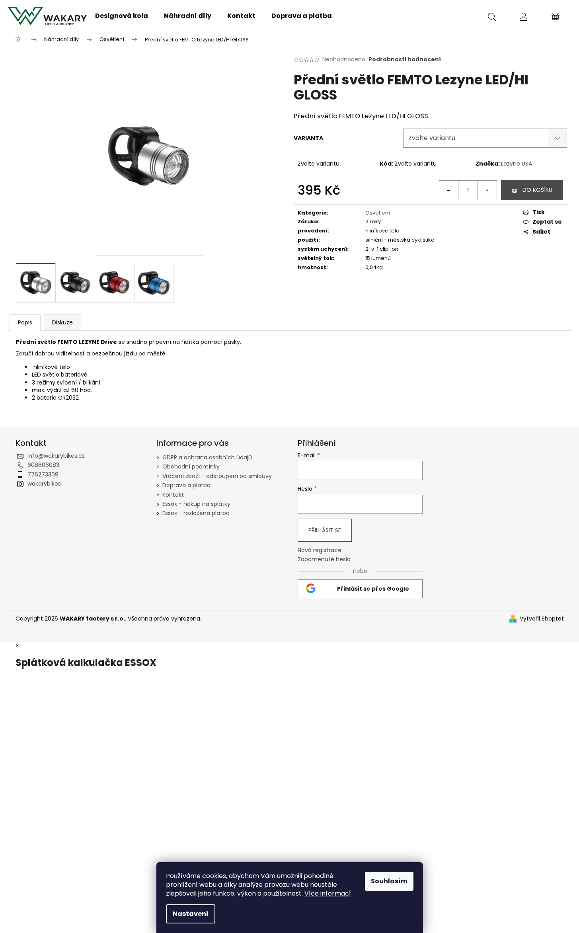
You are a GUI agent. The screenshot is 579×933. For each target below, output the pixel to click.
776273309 (42, 474)
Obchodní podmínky (191, 466)
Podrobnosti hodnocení (404, 59)
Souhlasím (389, 881)
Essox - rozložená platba (196, 513)
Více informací (327, 893)
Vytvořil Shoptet (542, 619)
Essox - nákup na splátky (196, 504)
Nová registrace (319, 550)
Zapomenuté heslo (324, 559)
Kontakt (173, 495)
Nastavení (191, 913)
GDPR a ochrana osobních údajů (207, 457)
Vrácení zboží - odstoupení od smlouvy (217, 476)
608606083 (43, 465)
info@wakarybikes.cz (56, 456)
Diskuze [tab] (62, 322)
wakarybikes (44, 484)
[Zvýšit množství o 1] (487, 190)
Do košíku (537, 190)
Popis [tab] (25, 322)
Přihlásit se (324, 530)
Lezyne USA (516, 164)
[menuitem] (121, 16)
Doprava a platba (186, 485)
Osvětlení (377, 213)
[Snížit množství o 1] (448, 190)
